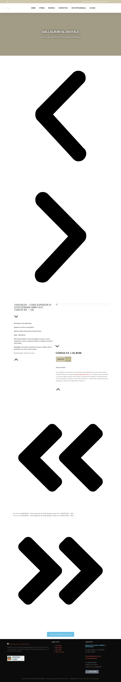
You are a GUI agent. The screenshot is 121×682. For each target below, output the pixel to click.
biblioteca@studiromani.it (82, 374)
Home (33, 8)
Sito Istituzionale (78, 8)
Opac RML (58, 650)
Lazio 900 (58, 645)
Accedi (92, 8)
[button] (60, 116)
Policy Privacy (59, 652)
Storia (42, 8)
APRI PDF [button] (60, 359)
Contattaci (63, 8)
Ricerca (51, 8)
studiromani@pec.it (91, 658)
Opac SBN (58, 648)
